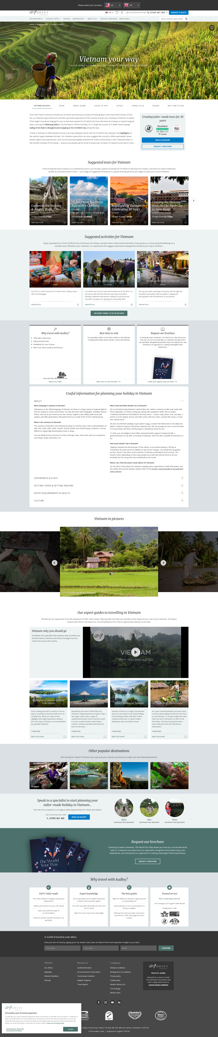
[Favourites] (116, 12)
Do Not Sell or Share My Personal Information (15, 1030)
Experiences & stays (46, 478)
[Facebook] (99, 1002)
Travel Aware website (85, 976)
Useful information (84, 968)
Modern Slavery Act (117, 984)
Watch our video (55, 382)
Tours (61, 106)
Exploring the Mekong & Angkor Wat (46, 207)
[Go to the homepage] (39, 12)
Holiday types (52, 19)
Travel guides (79, 106)
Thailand (35, 786)
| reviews (162, 132)
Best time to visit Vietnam (107, 382)
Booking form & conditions (120, 972)
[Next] (193, 201)
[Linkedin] (119, 1002)
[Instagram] (105, 1002)
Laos (74, 786)
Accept (70, 1029)
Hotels (119, 106)
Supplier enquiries (84, 980)
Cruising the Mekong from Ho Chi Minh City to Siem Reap (167, 205)
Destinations (36, 19)
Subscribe (166, 948)
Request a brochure (163, 146)
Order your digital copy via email (161, 382)
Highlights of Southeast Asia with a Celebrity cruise (87, 205)
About (38, 401)
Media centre (115, 992)
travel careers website (158, 985)
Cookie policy (115, 980)
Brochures (125, 19)
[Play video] (135, 652)
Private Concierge (109, 19)
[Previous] (24, 201)
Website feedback (51, 976)
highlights (124, 133)
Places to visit (101, 106)
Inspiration (78, 19)
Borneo (155, 786)
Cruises (66, 19)
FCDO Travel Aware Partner (169, 899)
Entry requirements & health (52, 493)
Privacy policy (115, 976)
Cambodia (116, 786)
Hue (148, 424)
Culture (39, 500)
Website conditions (117, 968)
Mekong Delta (52, 124)
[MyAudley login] (122, 12)
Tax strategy (115, 988)
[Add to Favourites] (212, 28)
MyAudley (48, 972)
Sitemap (47, 980)
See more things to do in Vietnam (109, 313)
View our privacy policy (55, 1023)
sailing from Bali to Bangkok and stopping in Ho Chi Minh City (58, 127)
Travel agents (82, 984)
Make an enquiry (162, 140)
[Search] (186, 19)
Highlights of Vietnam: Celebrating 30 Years (127, 207)
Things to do (137, 106)
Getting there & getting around (53, 485)
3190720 (126, 1031)
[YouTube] (112, 1002)
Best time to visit (176, 106)
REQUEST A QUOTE (178, 12)
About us (92, 19)
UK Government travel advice (88, 972)
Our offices (48, 968)
